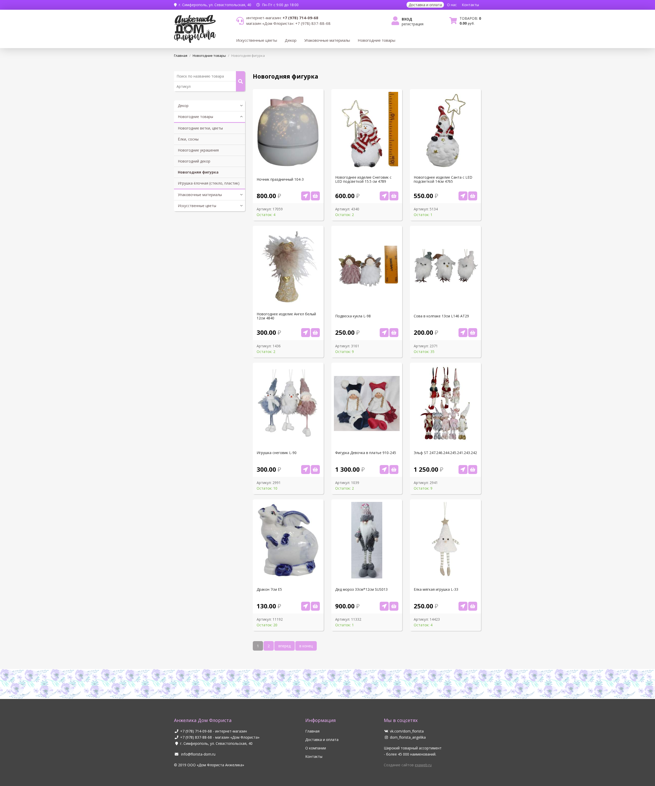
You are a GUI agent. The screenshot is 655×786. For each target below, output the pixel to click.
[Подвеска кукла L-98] (393, 332)
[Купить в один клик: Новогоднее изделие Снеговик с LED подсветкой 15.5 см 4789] (384, 195)
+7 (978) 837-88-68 (196, 737)
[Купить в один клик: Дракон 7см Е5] (305, 606)
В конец (306, 645)
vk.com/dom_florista (407, 731)
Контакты (470, 4)
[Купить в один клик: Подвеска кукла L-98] (384, 332)
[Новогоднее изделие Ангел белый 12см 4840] (315, 332)
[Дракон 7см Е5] (315, 606)
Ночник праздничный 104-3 (280, 179)
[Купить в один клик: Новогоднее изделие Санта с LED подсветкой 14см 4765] (462, 195)
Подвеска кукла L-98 (353, 316)
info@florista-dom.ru (197, 754)
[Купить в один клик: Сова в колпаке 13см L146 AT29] (462, 332)
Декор (291, 40)
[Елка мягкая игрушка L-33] (472, 606)
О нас (452, 4)
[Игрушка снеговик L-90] (315, 469)
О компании (315, 748)
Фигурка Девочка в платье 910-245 (365, 453)
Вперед (284, 645)
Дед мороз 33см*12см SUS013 (361, 589)
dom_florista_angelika (408, 737)
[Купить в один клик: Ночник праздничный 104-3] (305, 195)
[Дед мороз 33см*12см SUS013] (393, 606)
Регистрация (412, 23)
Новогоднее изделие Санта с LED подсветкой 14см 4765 (443, 179)
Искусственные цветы (256, 40)
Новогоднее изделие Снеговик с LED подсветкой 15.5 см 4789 (363, 179)
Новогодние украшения (198, 150)
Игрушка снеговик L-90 (277, 453)
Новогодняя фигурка (198, 172)
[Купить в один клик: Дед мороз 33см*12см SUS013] (384, 606)
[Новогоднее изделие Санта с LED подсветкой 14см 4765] (472, 195)
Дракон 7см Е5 (269, 589)
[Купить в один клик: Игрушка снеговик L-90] (305, 469)
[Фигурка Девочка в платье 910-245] (393, 469)
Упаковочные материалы (327, 40)
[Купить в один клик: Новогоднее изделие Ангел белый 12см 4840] (305, 332)
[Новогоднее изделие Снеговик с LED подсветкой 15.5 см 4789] (393, 195)
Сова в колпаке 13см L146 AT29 (441, 316)
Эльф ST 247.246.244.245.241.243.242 (445, 453)
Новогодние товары (376, 40)
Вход (407, 19)
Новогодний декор (194, 161)
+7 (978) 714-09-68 (196, 731)
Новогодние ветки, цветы (200, 128)
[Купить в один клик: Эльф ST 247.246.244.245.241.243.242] (462, 469)
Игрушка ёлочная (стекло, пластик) (208, 183)
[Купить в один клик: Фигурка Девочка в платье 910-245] (384, 469)
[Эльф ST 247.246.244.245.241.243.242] (472, 469)
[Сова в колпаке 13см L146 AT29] (472, 332)
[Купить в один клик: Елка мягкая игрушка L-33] (462, 606)
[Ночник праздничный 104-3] (315, 195)
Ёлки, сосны (188, 139)
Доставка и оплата (425, 4)
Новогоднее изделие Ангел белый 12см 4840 (286, 316)
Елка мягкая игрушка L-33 (436, 589)
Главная (312, 731)
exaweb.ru (423, 764)
